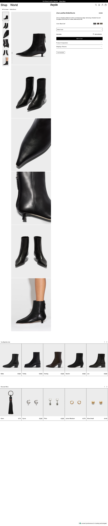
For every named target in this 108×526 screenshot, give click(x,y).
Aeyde (54, 4)
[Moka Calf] (98, 23)
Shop (4, 4)
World (14, 4)
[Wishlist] (99, 5)
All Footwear (5, 9)
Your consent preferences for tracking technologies (93, 523)
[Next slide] (106, 342)
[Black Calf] (94, 24)
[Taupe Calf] (101, 23)
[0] (105, 5)
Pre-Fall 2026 (60, 52)
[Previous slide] (104, 342)
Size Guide (58, 34)
